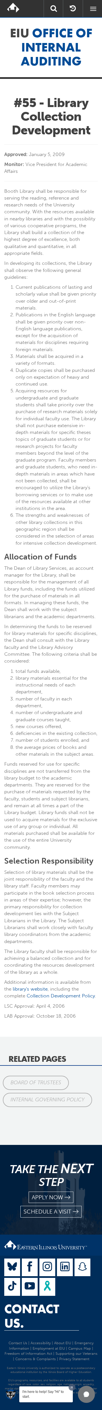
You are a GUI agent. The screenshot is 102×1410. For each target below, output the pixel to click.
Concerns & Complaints (35, 1359)
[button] (86, 1394)
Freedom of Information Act (28, 1353)
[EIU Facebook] (30, 1267)
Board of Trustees (35, 1082)
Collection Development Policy (61, 996)
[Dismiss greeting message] (72, 1387)
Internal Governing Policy (47, 1100)
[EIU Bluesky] (12, 1267)
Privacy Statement (74, 1359)
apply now (47, 1197)
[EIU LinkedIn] (65, 1267)
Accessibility (41, 1343)
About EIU (62, 1343)
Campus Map (79, 1348)
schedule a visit (47, 1211)
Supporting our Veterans (76, 1353)
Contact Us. (31, 1316)
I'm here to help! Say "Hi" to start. (43, 1394)
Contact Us (17, 1343)
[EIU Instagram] (47, 1267)
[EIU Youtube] (30, 1287)
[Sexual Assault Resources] (47, 1287)
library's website (29, 989)
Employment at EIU (49, 1348)
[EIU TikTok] (12, 1287)
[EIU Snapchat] (82, 1267)
